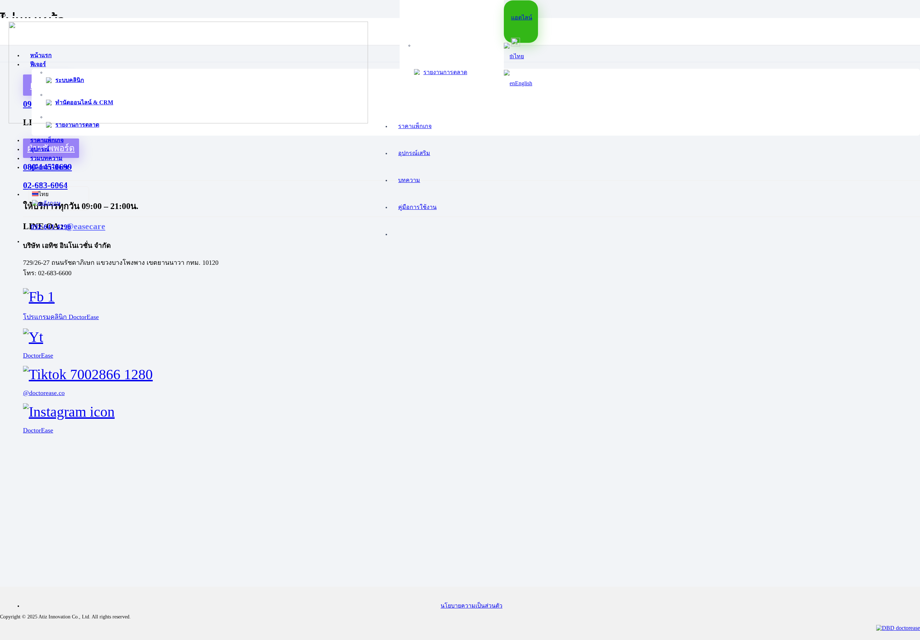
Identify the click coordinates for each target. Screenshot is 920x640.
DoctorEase (38, 355)
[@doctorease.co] (460, 374)
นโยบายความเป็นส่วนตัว (471, 606)
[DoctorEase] (460, 336)
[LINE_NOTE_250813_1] (188, 121)
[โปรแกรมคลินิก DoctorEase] (460, 296)
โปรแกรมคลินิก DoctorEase (61, 317)
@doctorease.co (44, 392)
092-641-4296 (51, 227)
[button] (514, 56)
